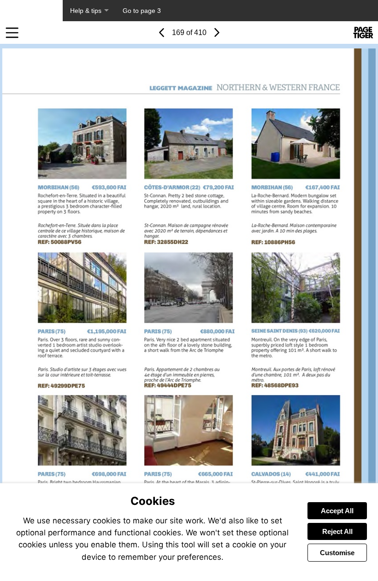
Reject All (337, 531)
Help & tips (85, 10)
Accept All (337, 511)
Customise (337, 553)
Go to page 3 (142, 10)
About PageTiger (31, 10)
